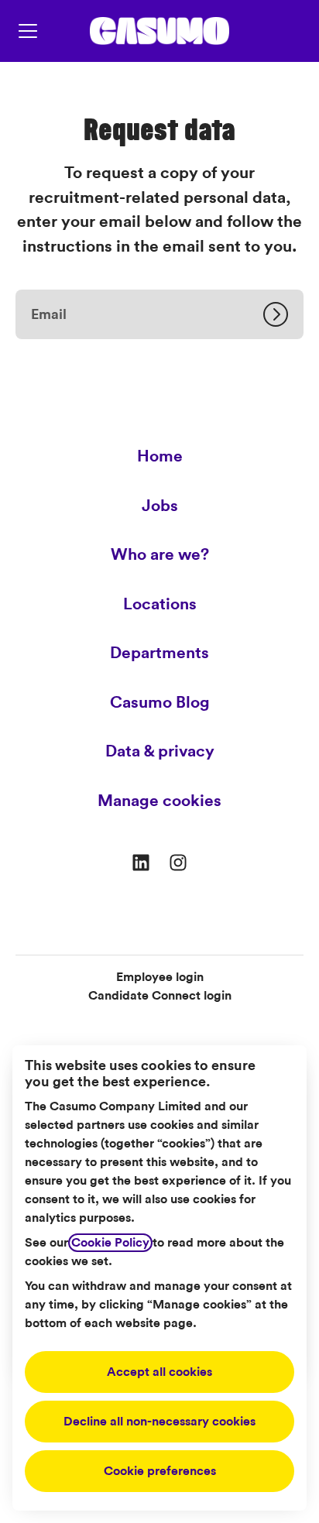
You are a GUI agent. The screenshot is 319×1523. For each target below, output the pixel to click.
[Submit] (283, 314)
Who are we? (160, 555)
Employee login (160, 977)
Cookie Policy (110, 1243)
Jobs (160, 506)
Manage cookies (159, 801)
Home (160, 456)
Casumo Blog (160, 703)
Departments (159, 653)
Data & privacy (159, 751)
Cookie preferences (160, 1471)
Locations (160, 604)
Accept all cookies (159, 1372)
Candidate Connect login (160, 996)
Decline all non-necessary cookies (159, 1421)
